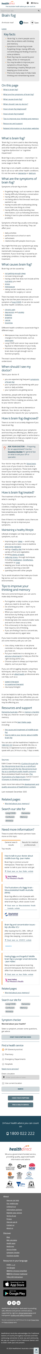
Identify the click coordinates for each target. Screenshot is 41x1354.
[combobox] (20, 10)
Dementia (26, 813)
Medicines (10, 1246)
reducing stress (11, 557)
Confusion (10, 817)
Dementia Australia (9, 712)
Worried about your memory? (17, 803)
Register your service (14, 1213)
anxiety (21, 312)
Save (36, 23)
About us (10, 1228)
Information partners (14, 1210)
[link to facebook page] (9, 1303)
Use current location (13, 1083)
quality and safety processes (21, 1315)
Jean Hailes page (24, 722)
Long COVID (11, 813)
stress (7, 284)
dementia (22, 173)
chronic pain (10, 309)
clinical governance (25, 1313)
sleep (20, 541)
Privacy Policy (35, 1320)
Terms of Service (8, 1322)
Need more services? (10, 1069)
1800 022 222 (7, 745)
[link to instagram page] (14, 1303)
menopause (10, 286)
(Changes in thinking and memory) (16, 779)
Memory (23, 817)
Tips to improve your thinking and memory (21, 118)
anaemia (8, 317)
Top (36, 1352)
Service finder (12, 1249)
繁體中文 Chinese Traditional (17, 1274)
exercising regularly (13, 546)
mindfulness (28, 560)
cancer (7, 320)
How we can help (13, 1200)
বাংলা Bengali (11, 1268)
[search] (39, 10)
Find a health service (20, 1105)
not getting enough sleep (15, 273)
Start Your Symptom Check (20, 1037)
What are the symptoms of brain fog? (18, 94)
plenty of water (18, 554)
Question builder (13, 1256)
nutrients (9, 281)
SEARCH (20, 1089)
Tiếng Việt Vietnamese (15, 1277)
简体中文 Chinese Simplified (17, 1271)
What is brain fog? (10, 89)
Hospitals (9, 1064)
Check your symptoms (20, 1098)
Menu (35, 3)
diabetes (8, 315)
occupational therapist (14, 684)
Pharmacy (9, 1054)
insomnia (9, 323)
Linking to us (11, 1207)
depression (9, 312)
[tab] (11, 843)
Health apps (11, 1243)
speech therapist (12, 681)
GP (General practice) (14, 1049)
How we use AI (12, 1222)
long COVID (16, 302)
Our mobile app (12, 1203)
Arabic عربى (11, 1265)
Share (25, 23)
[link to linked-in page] (18, 1303)
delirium (32, 173)
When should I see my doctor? (15, 104)
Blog (8, 1237)
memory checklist (32, 712)
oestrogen (9, 340)
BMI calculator (12, 1240)
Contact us (10, 1225)
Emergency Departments (15, 1059)
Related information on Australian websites (21, 128)
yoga (18, 562)
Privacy (9, 1219)
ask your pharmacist (13, 656)
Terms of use (11, 1216)
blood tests (31, 463)
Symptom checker (13, 1253)
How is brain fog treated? (13, 114)
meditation (17, 560)
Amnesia (9, 820)
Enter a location (8, 1074)
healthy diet (17, 549)
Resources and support (13, 123)
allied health (19, 674)
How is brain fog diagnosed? (14, 109)
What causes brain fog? (12, 99)
